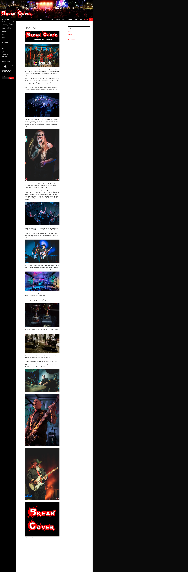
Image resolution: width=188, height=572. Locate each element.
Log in (69, 31)
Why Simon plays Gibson (7, 63)
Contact (76, 19)
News (81, 19)
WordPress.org (71, 39)
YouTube (4, 37)
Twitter (4, 34)
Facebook (4, 31)
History (46, 19)
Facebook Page (53, 293)
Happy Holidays (5, 67)
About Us (86, 19)
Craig (3, 69)
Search (3, 76)
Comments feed (71, 36)
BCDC (37, 19)
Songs (63, 19)
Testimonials (69, 19)
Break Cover (6, 19)
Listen (52, 19)
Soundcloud (5, 42)
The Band (58, 19)
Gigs (41, 19)
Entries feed (70, 34)
